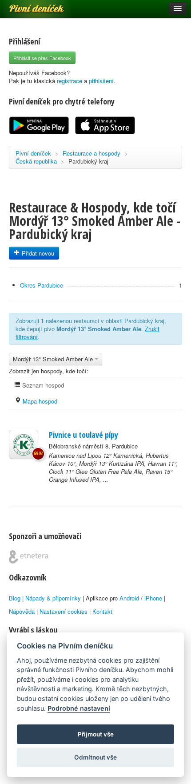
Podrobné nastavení (79, 708)
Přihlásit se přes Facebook (42, 57)
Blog (14, 598)
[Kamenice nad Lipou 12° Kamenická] (23, 444)
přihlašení (101, 80)
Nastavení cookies (64, 611)
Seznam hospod (42, 385)
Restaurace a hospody (91, 153)
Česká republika (36, 161)
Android (129, 598)
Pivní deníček (26, 5)
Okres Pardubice (41, 285)
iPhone (153, 598)
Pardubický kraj (88, 161)
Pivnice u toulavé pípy (83, 434)
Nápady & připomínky (53, 598)
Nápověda (22, 611)
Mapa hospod (39, 401)
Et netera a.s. (28, 557)
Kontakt (102, 611)
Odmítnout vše (95, 757)
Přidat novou (37, 253)
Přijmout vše (96, 734)
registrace (69, 80)
